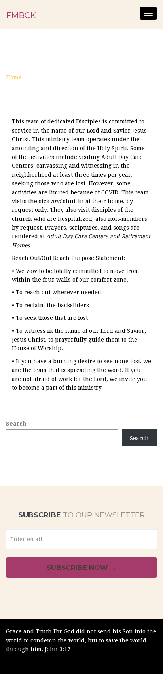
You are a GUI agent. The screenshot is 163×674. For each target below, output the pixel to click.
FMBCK (21, 15)
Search (16, 423)
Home (14, 77)
